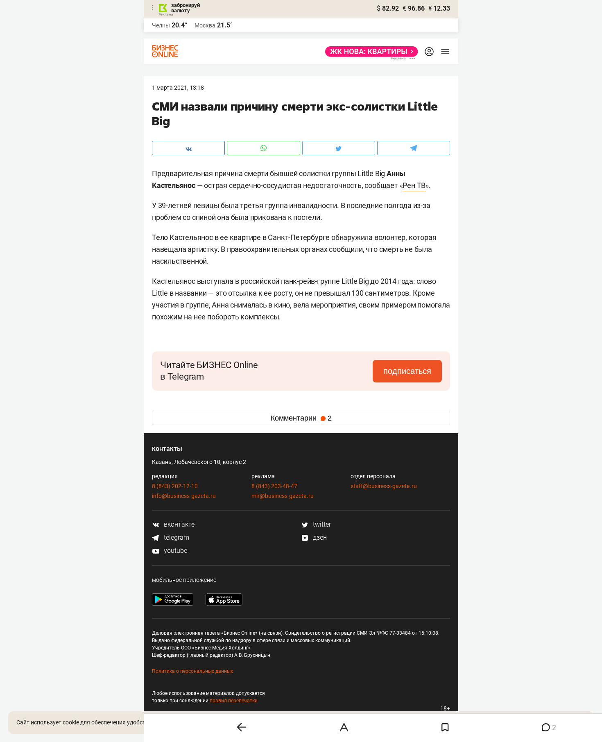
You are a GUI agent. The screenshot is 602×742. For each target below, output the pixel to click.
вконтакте (178, 524)
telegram (175, 537)
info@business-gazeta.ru (184, 496)
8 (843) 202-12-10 (175, 486)
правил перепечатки (234, 701)
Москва (205, 25)
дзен (319, 537)
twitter (321, 524)
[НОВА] (369, 51)
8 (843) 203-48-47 (274, 486)
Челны (161, 25)
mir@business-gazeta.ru (282, 496)
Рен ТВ (414, 185)
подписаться (407, 371)
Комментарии (301, 418)
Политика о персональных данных (192, 671)
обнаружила (352, 237)
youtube (174, 550)
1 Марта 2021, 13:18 (178, 87)
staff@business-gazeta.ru (384, 486)
